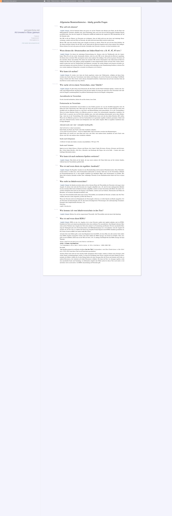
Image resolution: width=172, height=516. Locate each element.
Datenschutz (87, 1)
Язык (158, 1)
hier (109, 46)
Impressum (80, 1)
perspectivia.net (32, 30)
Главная (36, 36)
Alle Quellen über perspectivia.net (30, 43)
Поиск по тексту (55, 1)
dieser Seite (121, 75)
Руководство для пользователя (68, 1)
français (67, 30)
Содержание (35, 38)
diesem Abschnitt (87, 79)
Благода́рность (34, 40)
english (62, 30)
